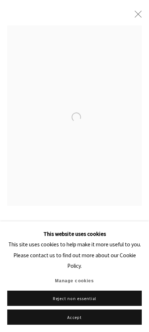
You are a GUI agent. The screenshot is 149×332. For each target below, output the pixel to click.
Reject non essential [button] (75, 298)
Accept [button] (74, 317)
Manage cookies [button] (74, 280)
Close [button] (136, 16)
